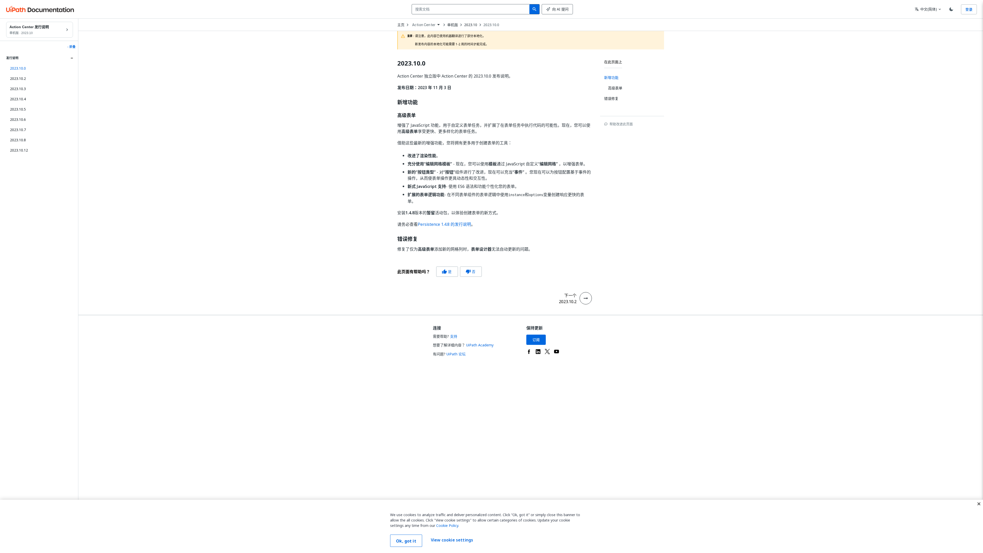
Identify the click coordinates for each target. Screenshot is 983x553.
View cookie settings (452, 540)
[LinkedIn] (538, 351)
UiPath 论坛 (456, 354)
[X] (547, 351)
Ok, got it (406, 541)
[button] (39, 68)
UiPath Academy (480, 345)
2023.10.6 (18, 119)
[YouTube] (556, 351)
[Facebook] (528, 351)
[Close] (978, 503)
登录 (969, 9)
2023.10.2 (18, 78)
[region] (491, 526)
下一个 (570, 295)
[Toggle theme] (951, 9)
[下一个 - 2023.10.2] (586, 298)
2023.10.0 (491, 25)
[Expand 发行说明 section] (71, 58)
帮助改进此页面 (621, 123)
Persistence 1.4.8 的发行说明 (444, 224)
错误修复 (407, 239)
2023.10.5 (18, 109)
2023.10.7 (18, 129)
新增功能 (407, 102)
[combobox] (471, 9)
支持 (453, 336)
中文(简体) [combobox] (926, 9)
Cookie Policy (447, 525)
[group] (439, 272)
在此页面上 (613, 62)
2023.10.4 (18, 99)
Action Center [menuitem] (423, 25)
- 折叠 (71, 47)
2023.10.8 (18, 140)
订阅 (536, 339)
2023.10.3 (18, 88)
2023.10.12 (19, 150)
